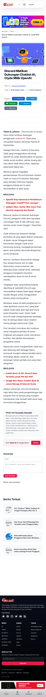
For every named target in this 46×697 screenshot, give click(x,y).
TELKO (4, 629)
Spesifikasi (34, 636)
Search (33, 639)
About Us (4, 672)
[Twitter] (16, 616)
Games (18, 645)
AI (2, 626)
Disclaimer (26, 672)
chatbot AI (20, 138)
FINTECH (4, 639)
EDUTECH (5, 636)
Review (18, 629)
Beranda (5, 31)
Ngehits (18, 636)
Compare (34, 633)
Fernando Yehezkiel (19, 86)
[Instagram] (12, 616)
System (31, 5)
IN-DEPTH (5, 633)
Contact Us (12, 672)
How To (18, 633)
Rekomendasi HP (36, 629)
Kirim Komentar (10, 476)
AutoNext (19, 639)
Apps (17, 642)
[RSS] (25, 616)
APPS (12, 31)
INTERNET (5, 645)
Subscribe (23, 663)
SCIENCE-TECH (6, 642)
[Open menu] (24, 4)
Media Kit (19, 672)
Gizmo (18, 626)
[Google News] (3, 616)
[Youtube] (20, 616)
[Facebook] (7, 616)
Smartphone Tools (36, 626)
